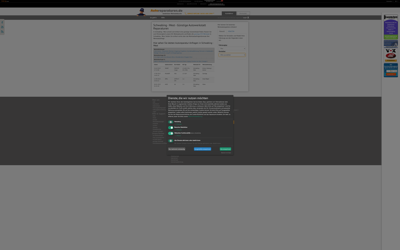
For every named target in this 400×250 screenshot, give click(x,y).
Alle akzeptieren (225, 149)
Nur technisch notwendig (177, 149)
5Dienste (178, 124)
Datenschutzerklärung (195, 116)
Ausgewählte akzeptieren (203, 149)
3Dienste (178, 130)
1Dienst (177, 136)
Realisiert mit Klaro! (226, 152)
